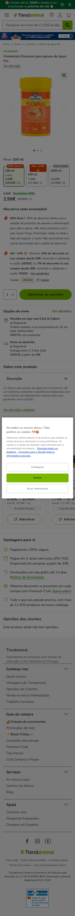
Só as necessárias (37, 488)
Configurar (37, 467)
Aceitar (37, 478)
